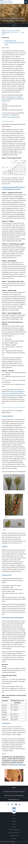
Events (14, 818)
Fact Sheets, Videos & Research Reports (14, 791)
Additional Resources (14, 799)
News (14, 815)
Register (14, 821)
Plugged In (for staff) (14, 835)
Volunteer (14, 827)
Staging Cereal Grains (10, 40)
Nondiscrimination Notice (14, 829)
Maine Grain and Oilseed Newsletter (14, 795)
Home (14, 787)
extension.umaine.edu (18, 764)
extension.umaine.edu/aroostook (11, 117)
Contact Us (14, 838)
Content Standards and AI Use (14, 832)
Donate (14, 824)
